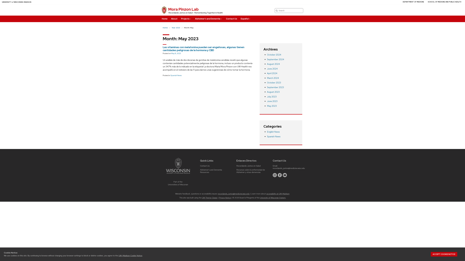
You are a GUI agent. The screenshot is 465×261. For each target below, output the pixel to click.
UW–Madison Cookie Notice (130, 255)
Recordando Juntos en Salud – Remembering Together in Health (196, 13)
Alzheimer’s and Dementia (207, 19)
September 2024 (275, 59)
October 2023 (274, 82)
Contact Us (231, 19)
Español (245, 19)
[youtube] (285, 175)
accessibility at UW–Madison (277, 194)
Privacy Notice (225, 198)
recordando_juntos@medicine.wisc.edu (289, 168)
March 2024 (273, 78)
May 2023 (272, 106)
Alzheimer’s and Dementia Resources (211, 171)
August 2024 (273, 64)
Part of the (178, 183)
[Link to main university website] (178, 174)
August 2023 (273, 92)
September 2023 (275, 87)
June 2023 (272, 101)
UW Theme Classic (209, 198)
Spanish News (176, 75)
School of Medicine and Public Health (444, 2)
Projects (185, 19)
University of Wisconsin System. (273, 198)
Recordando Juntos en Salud (248, 166)
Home (164, 19)
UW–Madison (16, 2)
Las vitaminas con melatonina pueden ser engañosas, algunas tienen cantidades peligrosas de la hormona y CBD (203, 49)
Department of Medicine (413, 2)
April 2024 (272, 73)
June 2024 (272, 68)
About (174, 19)
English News (273, 131)
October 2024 (274, 54)
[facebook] (280, 175)
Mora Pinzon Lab (183, 9)
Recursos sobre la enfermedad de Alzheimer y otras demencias (250, 171)
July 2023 (272, 96)
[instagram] (275, 175)
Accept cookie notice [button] (444, 254)
